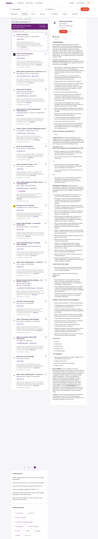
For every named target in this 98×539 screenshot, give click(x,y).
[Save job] (46, 34)
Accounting (19, 513)
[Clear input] (41, 9)
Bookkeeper (19, 526)
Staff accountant (21, 517)
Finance (18, 531)
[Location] (61, 9)
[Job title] (25, 9)
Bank (28, 531)
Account (31, 513)
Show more (23, 47)
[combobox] (26, 9)
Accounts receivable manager (24, 522)
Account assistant (34, 526)
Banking (38, 531)
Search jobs (14, 18)
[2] (35, 467)
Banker (18, 535)
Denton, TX (20, 18)
